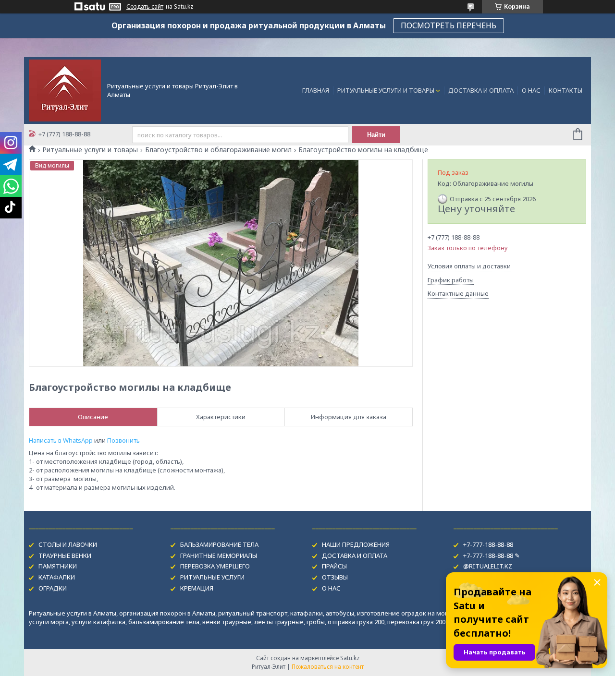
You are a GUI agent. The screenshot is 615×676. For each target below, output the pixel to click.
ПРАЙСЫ (334, 566)
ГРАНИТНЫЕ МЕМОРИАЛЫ (218, 555)
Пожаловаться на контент (328, 667)
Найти (376, 134)
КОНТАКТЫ (565, 90)
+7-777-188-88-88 (488, 544)
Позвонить (123, 440)
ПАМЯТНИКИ (57, 566)
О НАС (531, 90)
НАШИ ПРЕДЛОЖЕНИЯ (356, 544)
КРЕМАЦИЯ (196, 588)
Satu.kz (349, 658)
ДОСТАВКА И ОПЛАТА (481, 90)
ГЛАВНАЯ (315, 90)
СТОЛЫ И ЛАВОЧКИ (67, 544)
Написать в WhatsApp (61, 440)
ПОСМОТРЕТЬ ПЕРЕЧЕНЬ (448, 25)
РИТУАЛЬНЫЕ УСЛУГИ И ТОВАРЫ (385, 90)
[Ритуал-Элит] (65, 89)
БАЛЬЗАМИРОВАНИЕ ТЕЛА (219, 544)
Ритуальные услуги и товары (90, 149)
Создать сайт (144, 6)
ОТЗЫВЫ (335, 577)
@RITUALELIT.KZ (487, 566)
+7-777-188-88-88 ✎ (491, 555)
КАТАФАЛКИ (56, 577)
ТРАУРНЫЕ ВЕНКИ (64, 555)
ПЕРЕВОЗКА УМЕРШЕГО (215, 566)
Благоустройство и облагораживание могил (218, 149)
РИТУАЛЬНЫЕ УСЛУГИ (212, 577)
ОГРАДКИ (52, 588)
